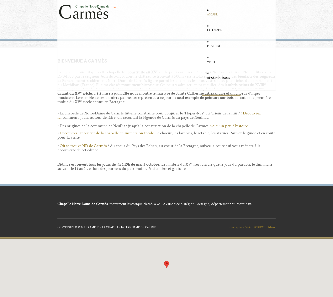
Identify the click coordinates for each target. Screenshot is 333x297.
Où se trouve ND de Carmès (83, 145)
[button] (166, 264)
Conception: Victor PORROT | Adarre (251, 227)
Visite (211, 62)
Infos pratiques (218, 78)
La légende (214, 30)
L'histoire (214, 46)
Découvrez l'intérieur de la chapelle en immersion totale (107, 133)
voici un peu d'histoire (229, 126)
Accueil (212, 14)
